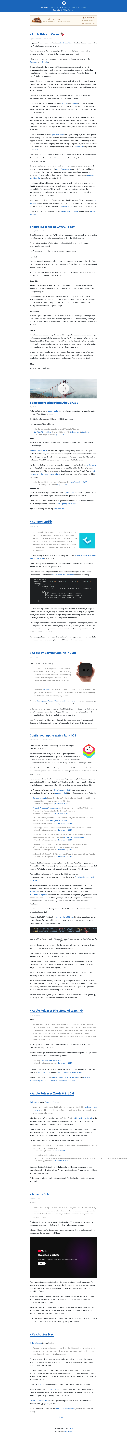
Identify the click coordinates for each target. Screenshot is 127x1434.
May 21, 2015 (33, 407)
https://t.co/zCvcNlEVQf (78, 482)
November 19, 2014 (35, 739)
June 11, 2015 (34, 231)
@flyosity (36, 808)
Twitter (71, 10)
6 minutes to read (48, 739)
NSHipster (44, 62)
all (62, 206)
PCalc (40, 1384)
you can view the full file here (63, 917)
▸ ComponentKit (41, 521)
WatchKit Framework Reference (63, 1080)
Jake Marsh (54, 7)
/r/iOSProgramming (63, 169)
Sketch (64, 103)
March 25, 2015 (34, 526)
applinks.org (91, 465)
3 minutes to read (44, 231)
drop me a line (59, 509)
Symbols (75, 103)
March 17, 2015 (34, 657)
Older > (62, 1417)
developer (66, 7)
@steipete (85, 432)
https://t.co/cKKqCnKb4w (42, 432)
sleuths (55, 411)
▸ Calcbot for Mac (42, 1334)
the (64, 206)
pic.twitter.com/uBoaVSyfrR (73, 837)
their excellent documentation (63, 574)
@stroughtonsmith (40, 798)
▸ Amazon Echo (40, 1194)
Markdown (79, 147)
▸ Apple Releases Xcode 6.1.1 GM (52, 1093)
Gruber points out (44, 1072)
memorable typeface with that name (70, 1072)
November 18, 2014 (35, 1015)
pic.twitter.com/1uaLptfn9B (51, 1060)
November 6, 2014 (35, 1339)
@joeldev (43, 808)
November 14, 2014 (35, 1098)
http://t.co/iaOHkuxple (58, 821)
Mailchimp (59, 158)
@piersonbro (74, 432)
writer (83, 7)
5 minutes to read (48, 39)
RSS (64, 10)
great (68, 206)
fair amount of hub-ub (39, 450)
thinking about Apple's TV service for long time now (56, 701)
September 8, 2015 (35, 39)
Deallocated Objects (63, 3)
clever (50, 411)
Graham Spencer (36, 1343)
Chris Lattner (34, 1102)
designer (74, 7)
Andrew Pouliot (61, 793)
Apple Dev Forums (51, 1102)
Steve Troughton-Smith (62, 790)
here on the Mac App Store (65, 1408)
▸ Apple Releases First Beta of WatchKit (56, 1011)
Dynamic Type (69, 492)
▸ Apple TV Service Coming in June (53, 653)
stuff (72, 206)
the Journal (46, 690)
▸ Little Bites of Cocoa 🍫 (47, 34)
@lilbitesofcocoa (57, 134)
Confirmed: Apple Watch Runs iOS (53, 735)
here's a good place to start (66, 503)
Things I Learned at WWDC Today (52, 227)
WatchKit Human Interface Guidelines (65, 1077)
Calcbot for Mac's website (39, 1400)
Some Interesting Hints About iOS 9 (54, 403)
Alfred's (53, 1389)
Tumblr (35, 150)
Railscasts (33, 62)
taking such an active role (83, 1118)
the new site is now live (69, 211)
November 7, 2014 (35, 1199)
